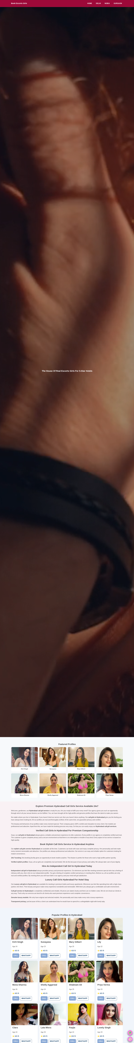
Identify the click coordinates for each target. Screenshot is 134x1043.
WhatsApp (26, 955)
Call (16, 955)
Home (89, 3)
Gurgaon (118, 3)
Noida (107, 3)
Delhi (98, 3)
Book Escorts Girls (19, 3)
